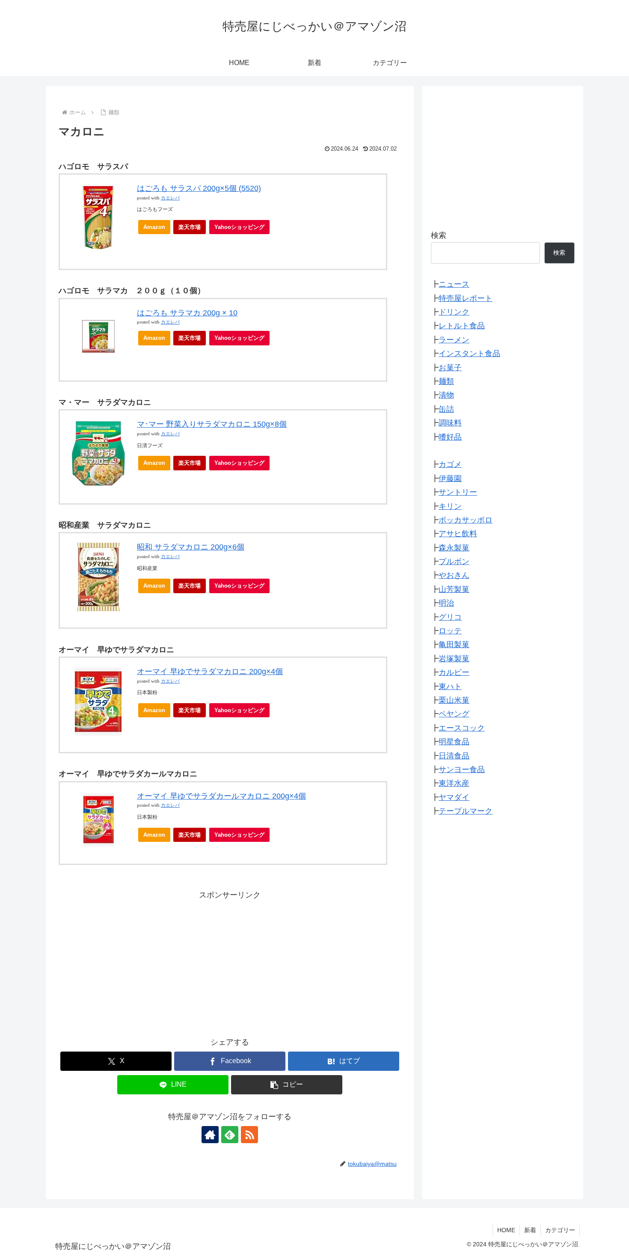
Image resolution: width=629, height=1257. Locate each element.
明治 (446, 603)
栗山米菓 (454, 700)
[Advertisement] (230, 962)
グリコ (450, 617)
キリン (450, 506)
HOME (506, 1230)
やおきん (454, 575)
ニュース (454, 284)
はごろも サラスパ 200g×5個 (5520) (199, 188)
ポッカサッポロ (466, 520)
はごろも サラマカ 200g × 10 (187, 313)
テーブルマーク (466, 811)
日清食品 (454, 755)
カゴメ (450, 464)
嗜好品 (450, 436)
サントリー (458, 492)
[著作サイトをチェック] (210, 1134)
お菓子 (450, 367)
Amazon (154, 227)
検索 (438, 235)
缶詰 (446, 409)
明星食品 (454, 741)
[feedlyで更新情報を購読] (229, 1134)
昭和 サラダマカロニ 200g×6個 (190, 547)
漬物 (446, 395)
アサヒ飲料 (458, 533)
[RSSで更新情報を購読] (249, 1134)
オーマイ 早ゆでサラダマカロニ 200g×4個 (210, 671)
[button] (286, 1084)
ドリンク (454, 312)
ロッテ (450, 631)
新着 (530, 1230)
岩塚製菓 (454, 658)
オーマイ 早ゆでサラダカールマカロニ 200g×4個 (221, 796)
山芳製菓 (454, 589)
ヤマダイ (454, 797)
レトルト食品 (462, 325)
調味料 (450, 423)
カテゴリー (560, 1230)
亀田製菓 (454, 644)
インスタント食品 (469, 353)
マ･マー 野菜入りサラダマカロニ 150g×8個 (212, 424)
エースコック (462, 728)
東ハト (450, 686)
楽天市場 (189, 227)
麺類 (446, 381)
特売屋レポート (466, 298)
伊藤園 (450, 478)
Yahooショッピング (239, 227)
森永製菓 (454, 548)
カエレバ (170, 198)
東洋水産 (454, 783)
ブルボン (454, 561)
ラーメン (454, 340)
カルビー (454, 672)
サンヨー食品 (462, 769)
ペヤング (454, 714)
